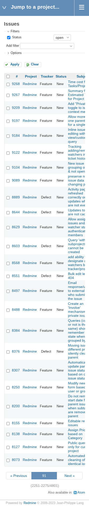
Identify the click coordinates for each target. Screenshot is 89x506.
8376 (16, 351)
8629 (16, 227)
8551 (16, 276)
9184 (16, 136)
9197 (16, 121)
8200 (16, 406)
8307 (16, 370)
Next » (70, 476)
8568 (16, 263)
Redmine (30, 84)
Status (16, 37)
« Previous (18, 476)
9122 (16, 152)
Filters (15, 31)
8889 (16, 197)
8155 (16, 423)
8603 (16, 246)
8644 (16, 212)
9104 (16, 167)
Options (16, 53)
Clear (35, 64)
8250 (16, 387)
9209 (16, 108)
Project (31, 76)
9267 (16, 95)
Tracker (47, 76)
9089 (16, 180)
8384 (16, 330)
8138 (16, 434)
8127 (16, 447)
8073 (16, 460)
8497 (16, 291)
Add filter (12, 45)
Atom (81, 492)
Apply (14, 64)
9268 (16, 84)
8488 (16, 310)
